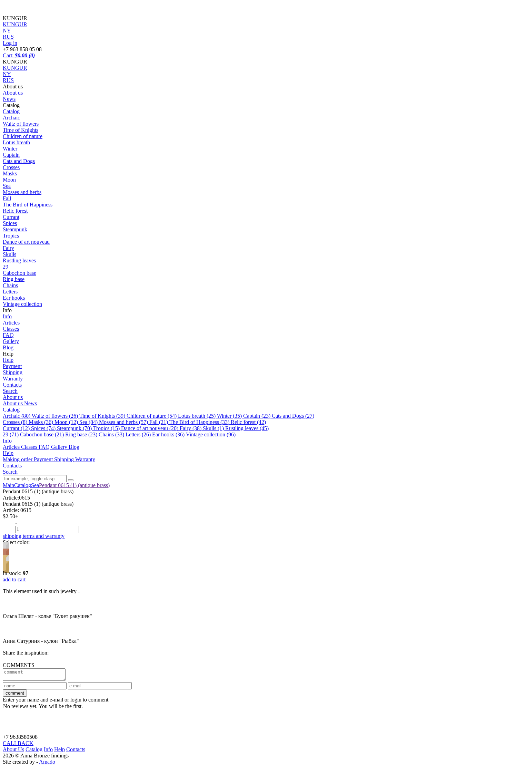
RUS (8, 80)
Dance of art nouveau (26, 242)
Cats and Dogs (19, 161)
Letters (10, 291)
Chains (10, 285)
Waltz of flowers (21, 124)
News (9, 99)
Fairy (8, 248)
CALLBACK (18, 743)
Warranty (13, 378)
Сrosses (11, 167)
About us (13, 93)
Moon (9, 180)
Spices (10, 223)
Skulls (9, 254)
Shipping (12, 372)
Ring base (13, 279)
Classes (11, 329)
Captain (11, 155)
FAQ (8, 335)
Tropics (11, 236)
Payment (12, 366)
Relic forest (15, 211)
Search (10, 391)
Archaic (11, 117)
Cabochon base (19, 273)
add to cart (14, 579)
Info (7, 316)
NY (7, 74)
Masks (10, 173)
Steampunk (15, 229)
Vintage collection (22, 304)
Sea (7, 186)
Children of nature (22, 136)
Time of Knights (20, 130)
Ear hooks (14, 298)
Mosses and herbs (22, 192)
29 (5, 267)
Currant (11, 217)
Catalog (11, 111)
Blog (8, 347)
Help (8, 360)
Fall (7, 198)
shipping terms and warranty (33, 536)
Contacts (12, 385)
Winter (10, 149)
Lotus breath (16, 142)
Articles (11, 323)
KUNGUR (15, 68)
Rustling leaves (19, 260)
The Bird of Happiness (27, 204)
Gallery (11, 341)
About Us (13, 749)
